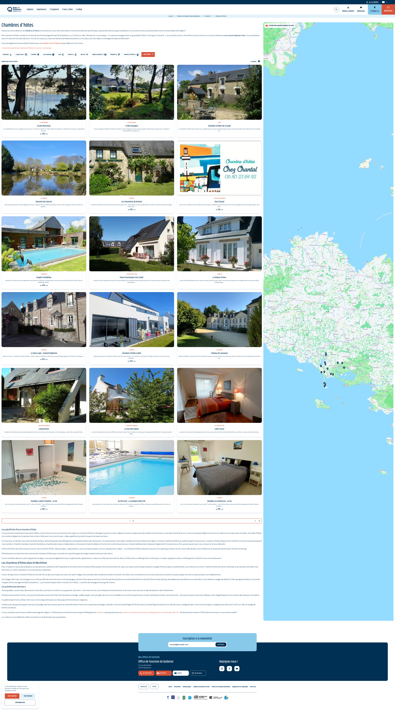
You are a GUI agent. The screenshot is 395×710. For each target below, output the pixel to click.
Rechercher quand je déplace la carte (281, 25)
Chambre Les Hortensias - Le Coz (219, 501)
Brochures (163, 673)
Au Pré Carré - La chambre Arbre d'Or (131, 501)
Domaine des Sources (44, 201)
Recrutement (177, 687)
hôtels (100, 612)
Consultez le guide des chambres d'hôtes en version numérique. (27, 48)
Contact (179, 673)
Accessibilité (372, 2)
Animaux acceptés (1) (130, 54)
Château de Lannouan (219, 353)
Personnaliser (20, 702)
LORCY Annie (219, 429)
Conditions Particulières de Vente (201, 687)
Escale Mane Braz (44, 126)
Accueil (171, 16)
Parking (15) (113, 54)
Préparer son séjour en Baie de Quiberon (188, 16)
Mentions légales (187, 687)
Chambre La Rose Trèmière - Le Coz (44, 501)
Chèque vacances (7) (97, 54)
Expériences (41, 9)
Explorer (30, 9)
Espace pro (144, 686)
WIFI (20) (83, 54)
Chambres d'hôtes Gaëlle (131, 353)
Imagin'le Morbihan (43, 277)
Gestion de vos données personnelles (221, 687)
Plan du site (253, 687)
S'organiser (54, 9)
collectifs (174, 612)
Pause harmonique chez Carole (131, 277)
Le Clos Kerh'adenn (131, 429)
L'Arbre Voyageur (131, 126)
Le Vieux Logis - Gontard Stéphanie (44, 353)
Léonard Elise (44, 429)
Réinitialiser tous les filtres (10, 62)
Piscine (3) (71, 54)
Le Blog (79, 9)
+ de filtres (146, 54)
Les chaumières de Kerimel (131, 201)
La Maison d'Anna (219, 277)
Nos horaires (198, 673)
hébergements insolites (158, 612)
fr (383, 2)
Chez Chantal (219, 201)
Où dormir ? (207, 16)
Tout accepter (12, 696)
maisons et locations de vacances (135, 612)
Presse (154, 686)
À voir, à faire (67, 9)
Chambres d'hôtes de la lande (219, 126)
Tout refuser (28, 696)
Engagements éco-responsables (240, 687)
